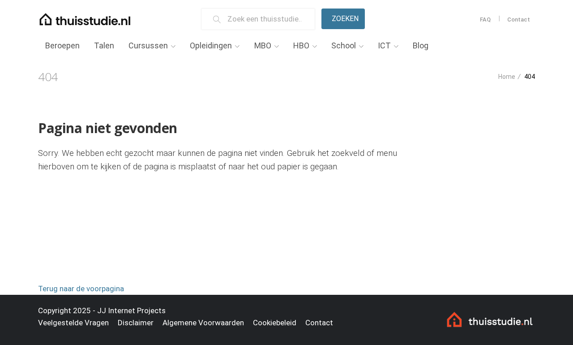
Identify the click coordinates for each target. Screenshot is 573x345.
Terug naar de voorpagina (81, 288)
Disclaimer (136, 322)
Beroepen (62, 45)
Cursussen (148, 45)
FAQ (485, 19)
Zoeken (345, 18)
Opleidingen (211, 45)
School (343, 45)
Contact (518, 19)
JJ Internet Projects (131, 310)
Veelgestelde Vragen (73, 322)
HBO (301, 45)
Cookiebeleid (274, 322)
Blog (420, 45)
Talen (104, 45)
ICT (384, 45)
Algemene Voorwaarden (203, 322)
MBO (262, 45)
